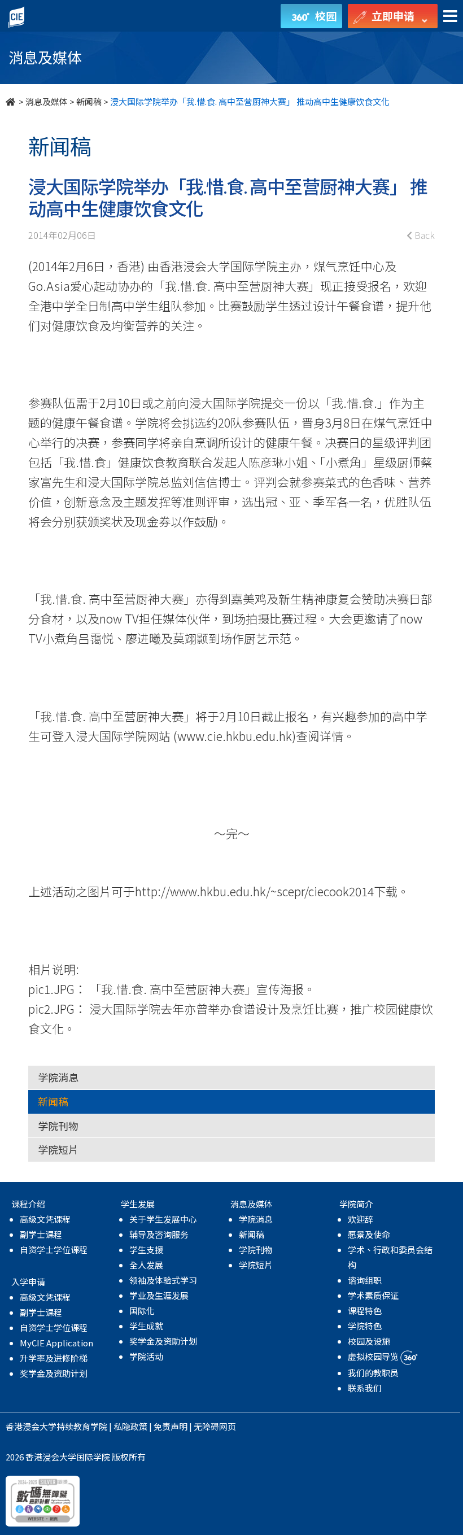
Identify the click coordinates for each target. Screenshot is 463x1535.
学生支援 (146, 1249)
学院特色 (365, 1326)
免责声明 (170, 1426)
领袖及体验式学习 (163, 1280)
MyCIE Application (56, 1343)
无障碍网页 (215, 1426)
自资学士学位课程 (54, 1249)
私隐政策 (130, 1426)
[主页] (11, 101)
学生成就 (146, 1326)
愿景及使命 (369, 1234)
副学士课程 (41, 1234)
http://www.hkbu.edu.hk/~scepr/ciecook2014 (254, 891)
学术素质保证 (373, 1295)
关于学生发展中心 (163, 1219)
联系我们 (365, 1388)
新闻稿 (89, 101)
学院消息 (58, 1077)
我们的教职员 (373, 1373)
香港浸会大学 (31, 1426)
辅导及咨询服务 (159, 1234)
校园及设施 (369, 1341)
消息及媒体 (46, 101)
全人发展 (146, 1265)
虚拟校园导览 (374, 1356)
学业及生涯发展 (159, 1295)
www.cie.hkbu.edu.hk (234, 735)
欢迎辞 (360, 1219)
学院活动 (146, 1356)
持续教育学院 (81, 1426)
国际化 (142, 1310)
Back (423, 235)
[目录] (450, 16)
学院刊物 (58, 1125)
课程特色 (365, 1310)
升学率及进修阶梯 (54, 1358)
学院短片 (58, 1149)
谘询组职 (365, 1280)
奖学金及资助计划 (54, 1373)
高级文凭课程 (45, 1219)
